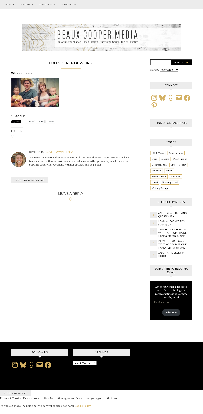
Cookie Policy (83, 405)
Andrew (164, 213)
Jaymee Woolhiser (59, 152)
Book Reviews (176, 153)
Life (173, 164)
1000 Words (158, 153)
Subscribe (171, 312)
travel (155, 182)
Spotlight (175, 176)
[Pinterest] (154, 105)
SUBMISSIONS (68, 4)
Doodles (164, 256)
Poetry (182, 164)
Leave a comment (23, 73)
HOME (8, 4)
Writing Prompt (160, 188)
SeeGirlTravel (159, 176)
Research (156, 170)
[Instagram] (154, 98)
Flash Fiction (180, 158)
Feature (165, 158)
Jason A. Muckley (169, 252)
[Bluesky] (162, 98)
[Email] (179, 98)
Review (169, 170)
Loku (161, 221)
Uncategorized (170, 182)
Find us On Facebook (171, 122)
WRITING (25, 4)
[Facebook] (187, 98)
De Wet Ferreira (169, 241)
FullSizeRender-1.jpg (31, 180)
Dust (154, 158)
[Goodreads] (170, 98)
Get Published (159, 164)
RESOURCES (45, 4)
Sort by (155, 69)
